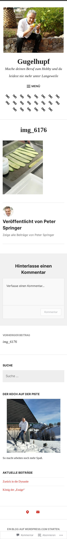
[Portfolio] (37, 104)
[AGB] (8, 97)
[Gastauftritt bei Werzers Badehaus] (37, 97)
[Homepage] (51, 97)
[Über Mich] (37, 110)
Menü (35, 86)
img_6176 (16, 339)
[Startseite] (51, 104)
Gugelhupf (33, 61)
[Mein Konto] (30, 104)
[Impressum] (58, 97)
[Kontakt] (44, 110)
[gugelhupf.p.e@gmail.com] (38, 513)
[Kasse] (16, 104)
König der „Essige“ (14, 489)
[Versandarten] (58, 104)
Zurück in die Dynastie (16, 481)
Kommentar (51, 311)
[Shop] (44, 104)
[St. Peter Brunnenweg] (27, 513)
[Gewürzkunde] (44, 97)
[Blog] (23, 97)
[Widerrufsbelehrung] (23, 110)
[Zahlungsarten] (30, 110)
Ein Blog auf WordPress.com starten (33, 529)
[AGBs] (16, 97)
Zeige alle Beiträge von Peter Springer (28, 235)
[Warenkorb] (16, 110)
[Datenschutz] (30, 97)
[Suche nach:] (33, 376)
